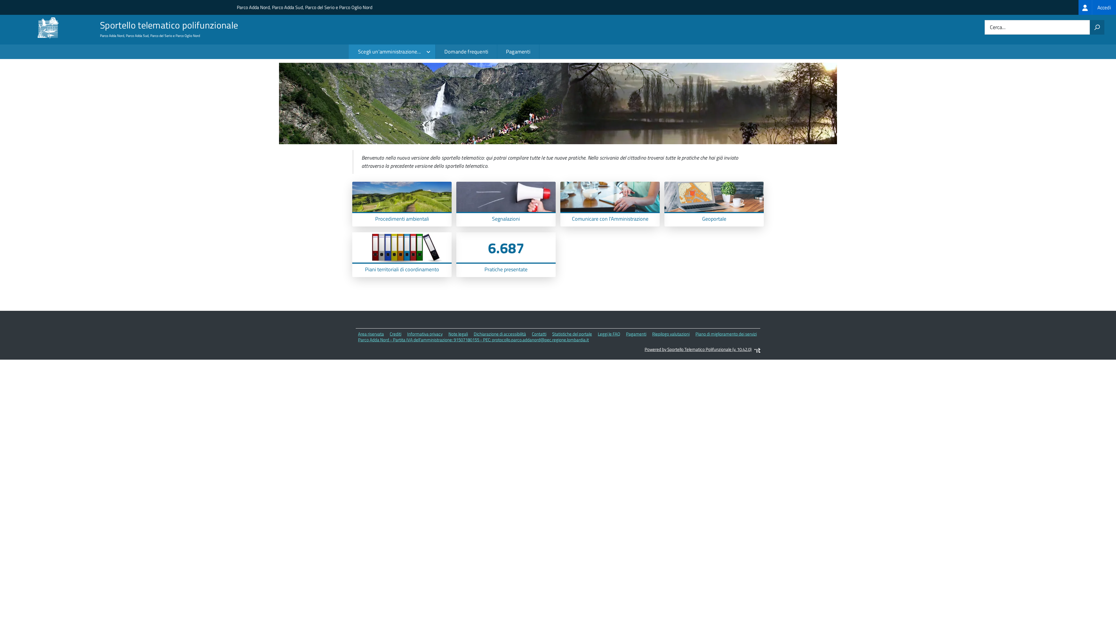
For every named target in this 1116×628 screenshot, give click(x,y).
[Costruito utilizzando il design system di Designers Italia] (757, 351)
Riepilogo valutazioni (671, 334)
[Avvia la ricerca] (1097, 27)
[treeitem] (1097, 7)
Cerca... (998, 27)
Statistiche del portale (572, 334)
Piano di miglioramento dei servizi (726, 334)
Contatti (539, 334)
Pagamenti (518, 52)
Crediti (395, 334)
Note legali (458, 334)
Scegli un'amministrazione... (389, 52)
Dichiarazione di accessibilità (500, 334)
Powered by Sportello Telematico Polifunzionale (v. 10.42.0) (698, 349)
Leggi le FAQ (609, 334)
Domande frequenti (466, 52)
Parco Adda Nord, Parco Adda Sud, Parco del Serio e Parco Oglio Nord (304, 7)
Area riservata (371, 334)
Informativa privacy (425, 334)
